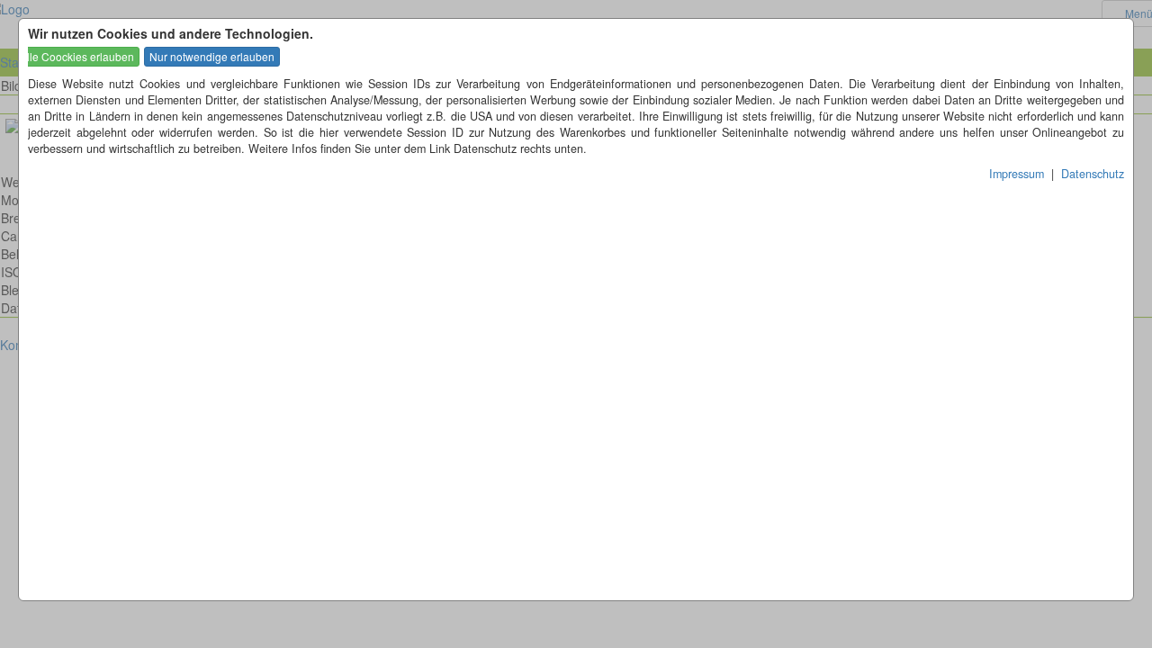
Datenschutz (1092, 174)
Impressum (1016, 174)
